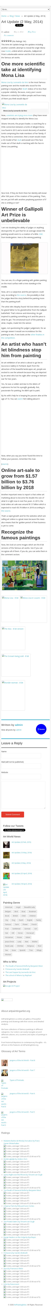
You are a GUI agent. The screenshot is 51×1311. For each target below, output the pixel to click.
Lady (19, 942)
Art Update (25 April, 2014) (22, 873)
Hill (13, 933)
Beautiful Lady (29, 907)
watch (20, 399)
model (8, 51)
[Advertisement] (24, 169)
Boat (23, 911)
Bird (16, 911)
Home (4, 16)
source (5, 464)
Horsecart (30, 933)
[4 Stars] (9, 41)
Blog (11, 16)
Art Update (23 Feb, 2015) (21, 842)
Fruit (6, 929)
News (17, 16)
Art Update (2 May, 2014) (21, 863)
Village (39, 950)
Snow (14, 950)
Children (32, 916)
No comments (9, 35)
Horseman (9, 937)
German (27, 929)
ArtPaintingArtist (11, 2)
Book (7, 916)
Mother (35, 942)
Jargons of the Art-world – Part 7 (22, 1070)
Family (38, 920)
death (25, 89)
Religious (30, 946)
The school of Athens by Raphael (18, 975)
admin (6, 31)
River (40, 946)
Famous (8, 924)
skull (19, 140)
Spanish (22, 950)
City (6, 920)
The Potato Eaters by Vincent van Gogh (19, 1221)
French (34, 924)
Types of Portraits (17, 1080)
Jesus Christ (9, 942)
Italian (28, 937)
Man (26, 942)
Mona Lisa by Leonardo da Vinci (14, 82)
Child (24, 916)
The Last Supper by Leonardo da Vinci (20, 972)
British (15, 916)
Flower (25, 924)
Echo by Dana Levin (11, 1284)
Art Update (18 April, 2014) (22, 884)
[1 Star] (2, 41)
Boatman (32, 911)
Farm (17, 924)
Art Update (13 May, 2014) (22, 852)
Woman (8, 954)
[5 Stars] (11, 41)
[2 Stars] (4, 41)
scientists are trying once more (19, 115)
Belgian (8, 911)
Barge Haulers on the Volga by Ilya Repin (20, 1237)
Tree (31, 950)
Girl (35, 929)
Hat (6, 933)
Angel (18, 907)
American (8, 907)
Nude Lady (9, 946)
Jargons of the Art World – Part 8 (22, 1060)
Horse (20, 933)
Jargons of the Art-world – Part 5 (22, 1112)
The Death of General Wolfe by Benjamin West (23, 966)
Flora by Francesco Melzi (13, 1268)
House (19, 937)
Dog (13, 920)
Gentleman (16, 929)
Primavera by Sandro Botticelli (17, 969)
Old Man (20, 946)
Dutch (21, 920)
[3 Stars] (6, 41)
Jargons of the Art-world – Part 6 (22, 1093)
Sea (6, 950)
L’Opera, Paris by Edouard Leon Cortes (19, 1206)
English (29, 920)
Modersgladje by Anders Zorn (15, 1159)
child (40, 234)
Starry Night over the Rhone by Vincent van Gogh (23, 1174)
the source (21, 295)
